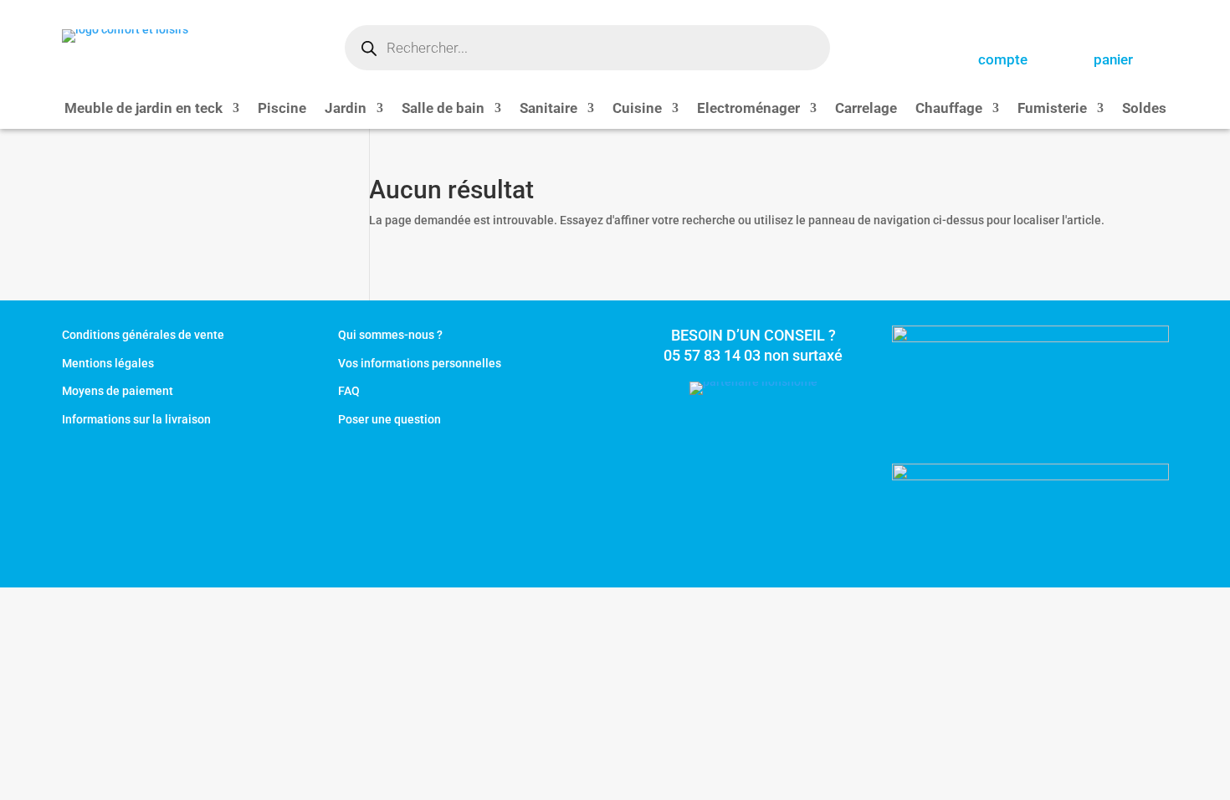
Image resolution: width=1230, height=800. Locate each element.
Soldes (1144, 109)
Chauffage (948, 109)
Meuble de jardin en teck (143, 109)
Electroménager (748, 109)
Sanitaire (548, 109)
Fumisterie (1052, 109)
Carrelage (866, 109)
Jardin (345, 109)
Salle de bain (443, 109)
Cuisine (637, 109)
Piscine (282, 109)
